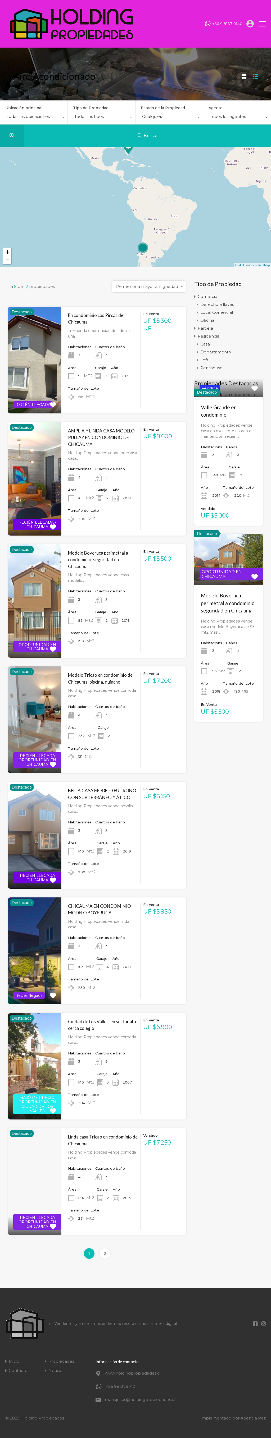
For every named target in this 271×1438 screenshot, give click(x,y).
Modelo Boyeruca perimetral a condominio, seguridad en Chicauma (98, 559)
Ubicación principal (23, 107)
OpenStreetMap (259, 265)
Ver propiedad (34, 391)
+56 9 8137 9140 (227, 24)
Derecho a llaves (217, 304)
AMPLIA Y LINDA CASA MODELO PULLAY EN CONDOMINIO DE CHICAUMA (101, 437)
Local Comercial (216, 312)
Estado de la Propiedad (163, 107)
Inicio (14, 1361)
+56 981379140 (120, 1386)
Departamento (215, 351)
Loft (204, 359)
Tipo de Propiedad (91, 107)
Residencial (209, 336)
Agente (216, 107)
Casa (205, 344)
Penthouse (211, 367)
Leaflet (239, 265)
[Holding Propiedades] (71, 41)
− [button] (7, 260)
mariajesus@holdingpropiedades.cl (138, 1399)
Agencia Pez (253, 1418)
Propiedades (61, 1361)
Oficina (207, 320)
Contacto (18, 1370)
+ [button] (7, 252)
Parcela (205, 328)
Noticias (56, 1370)
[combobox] (33, 118)
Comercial (208, 296)
